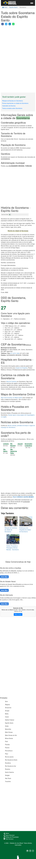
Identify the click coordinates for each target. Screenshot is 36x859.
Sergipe (7, 775)
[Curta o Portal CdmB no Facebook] (27, 851)
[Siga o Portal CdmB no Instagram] (33, 851)
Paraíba (7, 744)
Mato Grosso (9, 732)
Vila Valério (5, 450)
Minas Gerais (9, 738)
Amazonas (8, 707)
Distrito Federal (9, 720)
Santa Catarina (9, 772)
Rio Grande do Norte (11, 760)
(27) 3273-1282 (14, 353)
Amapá (7, 711)
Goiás (6, 726)
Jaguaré (20, 444)
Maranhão (8, 729)
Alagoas (7, 704)
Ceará (7, 717)
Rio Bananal (13, 445)
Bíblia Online (18, 614)
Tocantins (8, 781)
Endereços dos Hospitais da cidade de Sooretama (25, 530)
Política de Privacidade (12, 837)
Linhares (6, 444)
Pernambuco (9, 751)
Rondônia (8, 763)
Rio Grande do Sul (10, 766)
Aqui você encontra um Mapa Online (11, 397)
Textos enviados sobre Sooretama (12, 108)
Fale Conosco (9, 839)
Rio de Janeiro (9, 757)
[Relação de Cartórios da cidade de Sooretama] (11, 521)
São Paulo (8, 778)
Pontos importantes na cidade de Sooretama (15, 103)
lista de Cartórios (12, 381)
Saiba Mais (4, 577)
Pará (6, 741)
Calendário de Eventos (9, 106)
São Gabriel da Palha (13, 451)
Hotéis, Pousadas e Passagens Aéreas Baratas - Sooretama (12, 548)
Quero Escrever (10, 835)
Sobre (7, 833)
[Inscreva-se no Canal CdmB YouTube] (30, 851)
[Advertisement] (18, 43)
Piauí (6, 754)
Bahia (6, 714)
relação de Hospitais (21, 368)
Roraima (7, 769)
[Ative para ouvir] (10, 214)
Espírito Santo (13, 7)
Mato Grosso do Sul (11, 735)
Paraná (7, 747)
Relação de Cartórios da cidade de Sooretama (11, 530)
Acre (6, 701)
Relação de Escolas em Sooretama (12, 101)
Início (5, 7)
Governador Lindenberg (28, 445)
